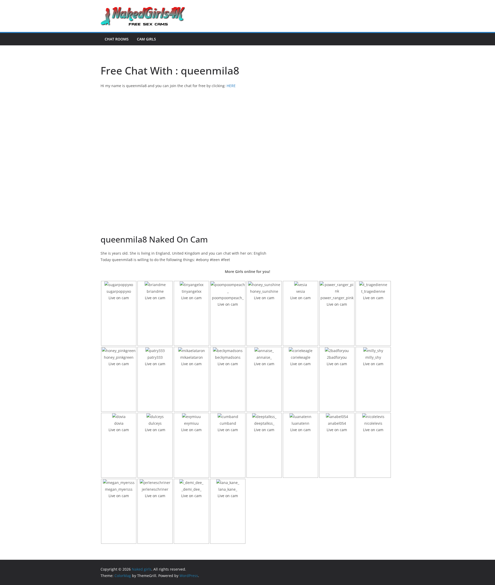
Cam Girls (146, 39)
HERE (231, 85)
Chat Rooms (117, 39)
